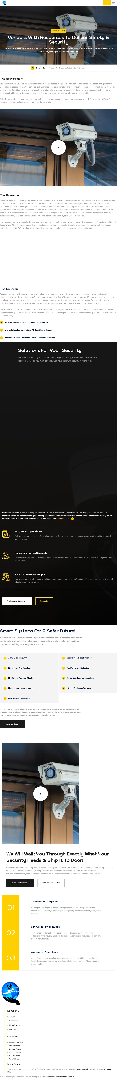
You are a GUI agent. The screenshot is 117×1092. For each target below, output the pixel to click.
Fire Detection (14, 1046)
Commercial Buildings (95, 497)
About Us (12, 1017)
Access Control (15, 1049)
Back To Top (72, 1077)
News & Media (14, 1025)
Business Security (16, 1042)
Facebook (51, 1077)
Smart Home (14, 1059)
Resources (55, 30)
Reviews (12, 1030)
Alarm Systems (15, 1052)
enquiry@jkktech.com (84, 1069)
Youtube (64, 1077)
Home (38, 68)
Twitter (58, 1077)
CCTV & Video (14, 1056)
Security (62, 30)
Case (45, 68)
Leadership (13, 1021)
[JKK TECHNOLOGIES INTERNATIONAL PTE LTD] (4, 3)
